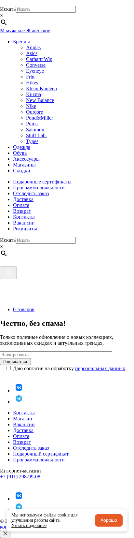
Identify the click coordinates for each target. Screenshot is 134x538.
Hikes (32, 82)
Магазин (22, 418)
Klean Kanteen (41, 88)
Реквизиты (25, 228)
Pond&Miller (39, 118)
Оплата (21, 205)
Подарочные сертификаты (42, 181)
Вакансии (24, 222)
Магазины (24, 164)
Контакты (24, 217)
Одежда (21, 147)
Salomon (35, 129)
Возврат (22, 211)
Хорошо (108, 520)
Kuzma (33, 94)
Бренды (21, 41)
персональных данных (100, 368)
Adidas (33, 47)
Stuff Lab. (36, 135)
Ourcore (34, 112)
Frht (30, 77)
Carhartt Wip (39, 59)
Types (32, 141)
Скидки (21, 170)
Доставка (23, 199)
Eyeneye (35, 71)
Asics (31, 53)
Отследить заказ (31, 193)
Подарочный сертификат (41, 454)
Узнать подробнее (29, 525)
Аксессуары (26, 159)
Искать (8, 9)
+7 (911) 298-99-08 (20, 476)
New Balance (40, 100)
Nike (31, 106)
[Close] (5, 534)
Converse (36, 65)
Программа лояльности (39, 187)
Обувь (20, 153)
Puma (32, 123)
